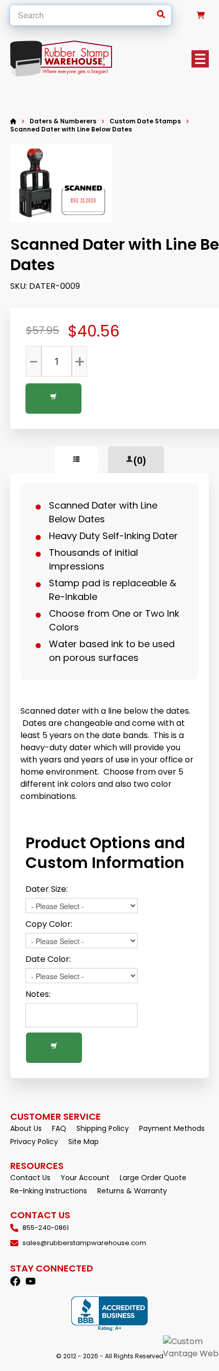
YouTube (30, 1281)
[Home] (13, 121)
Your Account (85, 1178)
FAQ (59, 1128)
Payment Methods (172, 1128)
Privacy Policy (34, 1141)
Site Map (83, 1141)
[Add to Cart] (53, 398)
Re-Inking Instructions (48, 1191)
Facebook (15, 1281)
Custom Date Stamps (145, 121)
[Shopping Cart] (201, 15)
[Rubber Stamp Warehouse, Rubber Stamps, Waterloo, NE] (109, 1313)
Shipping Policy (102, 1128)
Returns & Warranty (132, 1191)
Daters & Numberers (63, 121)
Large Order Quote (153, 1178)
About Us (26, 1128)
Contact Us (30, 1178)
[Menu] (200, 59)
